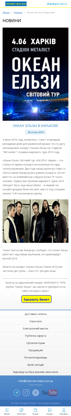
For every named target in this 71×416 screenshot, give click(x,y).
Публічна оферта (35, 335)
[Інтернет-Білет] (16, 3)
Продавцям (35, 350)
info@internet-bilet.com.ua (35, 381)
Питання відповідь (35, 357)
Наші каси (35, 321)
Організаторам (35, 343)
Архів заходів (35, 364)
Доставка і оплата (36, 314)
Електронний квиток (35, 328)
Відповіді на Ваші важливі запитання (35, 372)
